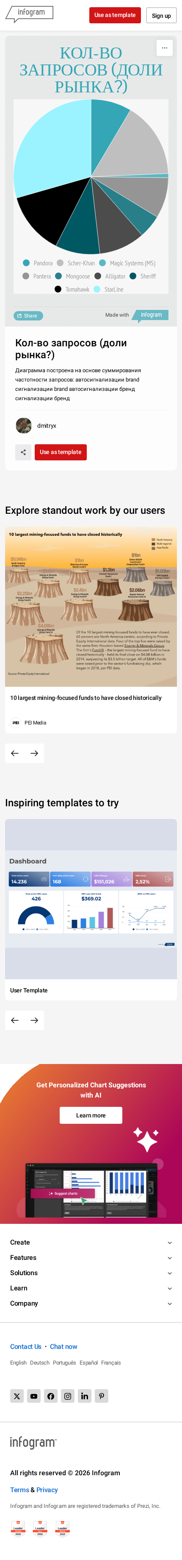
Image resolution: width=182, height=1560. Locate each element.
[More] (165, 48)
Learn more (91, 1115)
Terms (19, 1490)
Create (20, 1242)
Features (23, 1258)
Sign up (161, 15)
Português (64, 1362)
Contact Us (25, 1347)
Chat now (63, 1347)
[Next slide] (34, 753)
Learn (19, 1288)
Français (111, 1362)
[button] (40, 263)
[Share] (23, 452)
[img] (110, 138)
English (18, 1362)
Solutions (23, 1273)
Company (24, 1303)
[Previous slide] (15, 753)
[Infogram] (29, 15)
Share (30, 316)
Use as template (115, 14)
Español (89, 1362)
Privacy (47, 1490)
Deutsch (40, 1362)
